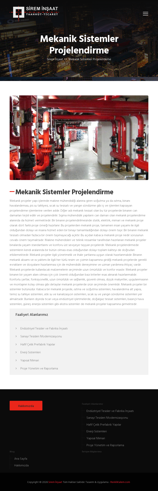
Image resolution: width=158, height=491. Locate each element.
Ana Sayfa (20, 458)
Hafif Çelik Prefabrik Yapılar (37, 344)
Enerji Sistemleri (30, 352)
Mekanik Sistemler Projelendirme (90, 59)
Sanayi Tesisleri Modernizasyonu (41, 336)
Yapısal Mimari (29, 360)
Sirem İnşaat (55, 59)
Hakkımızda (26, 405)
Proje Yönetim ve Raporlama (39, 368)
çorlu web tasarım (120, 482)
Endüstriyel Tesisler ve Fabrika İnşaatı (44, 328)
